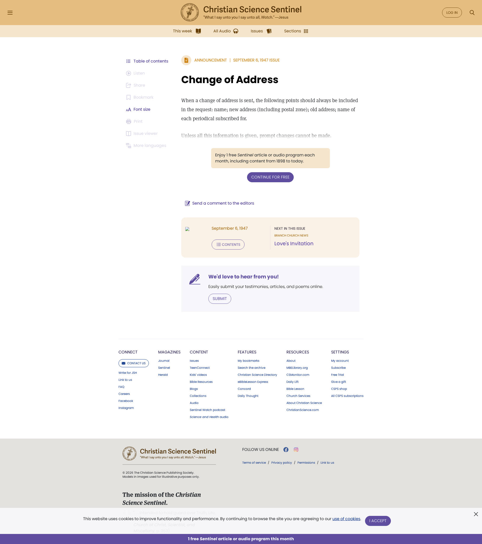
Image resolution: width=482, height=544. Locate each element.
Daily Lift (292, 381)
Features (247, 352)
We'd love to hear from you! (243, 277)
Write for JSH (127, 372)
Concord (244, 388)
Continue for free (270, 177)
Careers (124, 393)
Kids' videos (198, 374)
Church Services (298, 395)
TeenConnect (200, 367)
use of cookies (346, 519)
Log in (452, 12)
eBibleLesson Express (253, 381)
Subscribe (338, 367)
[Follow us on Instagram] (296, 450)
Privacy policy (281, 462)
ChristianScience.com (302, 409)
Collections (198, 395)
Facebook (125, 400)
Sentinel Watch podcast (207, 409)
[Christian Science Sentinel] (241, 12)
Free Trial (337, 374)
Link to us (125, 379)
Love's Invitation (294, 243)
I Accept (378, 521)
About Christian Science (304, 402)
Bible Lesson (295, 388)
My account (340, 360)
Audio (194, 402)
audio (209, 416)
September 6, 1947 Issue (256, 60)
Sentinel (164, 367)
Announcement (210, 60)
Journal (163, 360)
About (290, 360)
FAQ (121, 386)
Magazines (169, 352)
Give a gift (338, 381)
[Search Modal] (472, 13)
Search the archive (251, 367)
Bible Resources (201, 381)
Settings (340, 352)
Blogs (194, 388)
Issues (194, 360)
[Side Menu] (10, 13)
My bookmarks (248, 360)
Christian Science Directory (257, 374)
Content (199, 352)
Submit (220, 298)
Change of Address (229, 79)
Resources (297, 352)
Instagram (126, 407)
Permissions (306, 462)
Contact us (136, 363)
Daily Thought (248, 395)
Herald (163, 374)
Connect (128, 352)
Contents (231, 244)
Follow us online (260, 450)
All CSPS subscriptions (347, 395)
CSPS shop (339, 388)
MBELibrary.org (297, 367)
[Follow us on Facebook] (286, 450)
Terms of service (254, 462)
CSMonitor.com (297, 374)
